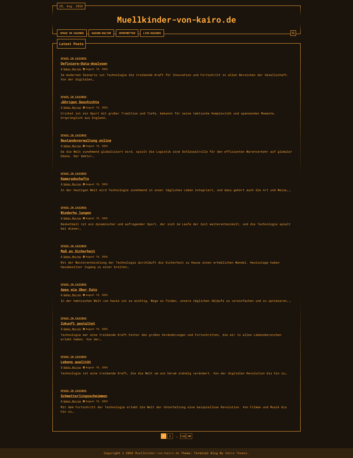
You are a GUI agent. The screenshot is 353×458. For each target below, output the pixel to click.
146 (183, 436)
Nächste (189, 436)
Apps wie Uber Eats (79, 289)
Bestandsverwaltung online (86, 140)
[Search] (293, 33)
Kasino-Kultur (101, 33)
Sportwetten (127, 33)
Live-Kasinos (152, 33)
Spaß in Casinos (72, 33)
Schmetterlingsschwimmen (84, 395)
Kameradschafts (75, 178)
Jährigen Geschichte (80, 102)
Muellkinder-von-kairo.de (176, 19)
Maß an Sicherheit (78, 251)
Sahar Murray (72, 69)
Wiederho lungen (76, 212)
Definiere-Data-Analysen (84, 63)
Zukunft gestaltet (78, 323)
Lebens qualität (76, 361)
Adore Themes (236, 453)
